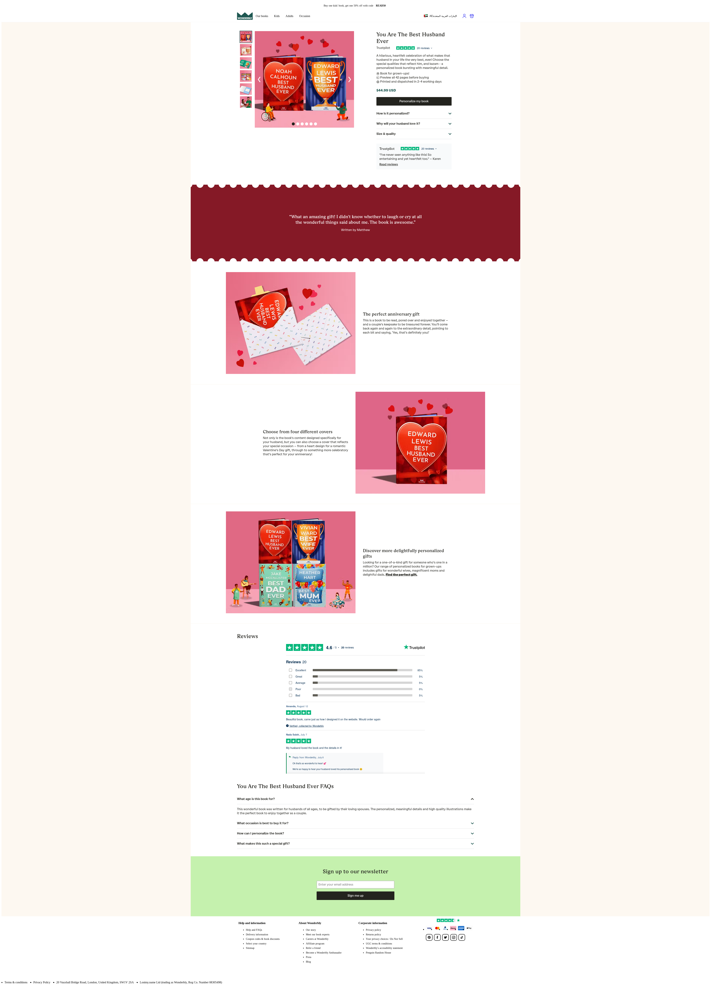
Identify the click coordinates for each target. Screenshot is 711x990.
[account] (464, 16)
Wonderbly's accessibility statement (384, 948)
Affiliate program (315, 943)
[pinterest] (429, 937)
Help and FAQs (254, 930)
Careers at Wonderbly (317, 939)
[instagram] (453, 937)
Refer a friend (313, 948)
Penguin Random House (378, 952)
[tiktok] (461, 937)
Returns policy (373, 934)
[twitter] (445, 937)
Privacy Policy (41, 982)
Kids (277, 16)
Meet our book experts (317, 934)
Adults (289, 16)
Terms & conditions (15, 982)
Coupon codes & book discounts (263, 939)
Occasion (304, 16)
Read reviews (388, 164)
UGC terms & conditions (379, 943)
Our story (311, 930)
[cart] (472, 16)
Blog (308, 961)
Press (308, 957)
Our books (262, 16)
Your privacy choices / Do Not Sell (384, 939)
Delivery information (257, 934)
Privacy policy (373, 930)
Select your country (256, 943)
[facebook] (437, 937)
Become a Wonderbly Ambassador (324, 952)
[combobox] (440, 16)
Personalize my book (414, 101)
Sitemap (250, 948)
